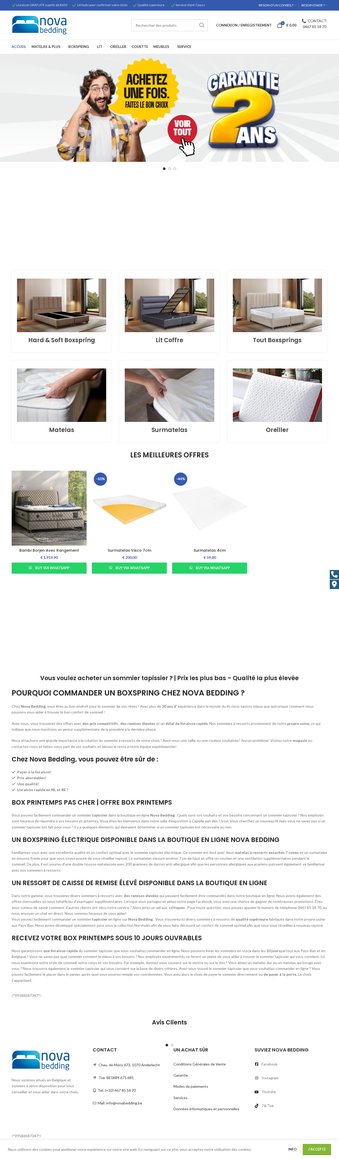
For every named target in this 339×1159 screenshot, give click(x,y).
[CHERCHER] (202, 25)
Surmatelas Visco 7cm (129, 550)
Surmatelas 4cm (210, 550)
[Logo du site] (39, 25)
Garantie (180, 1075)
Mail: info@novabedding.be (120, 1103)
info (292, 1149)
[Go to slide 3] (174, 168)
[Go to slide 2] (169, 168)
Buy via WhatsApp (52, 568)
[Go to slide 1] (164, 168)
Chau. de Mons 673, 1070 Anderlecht (129, 1065)
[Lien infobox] (61, 312)
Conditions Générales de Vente (199, 1064)
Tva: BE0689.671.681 (116, 1077)
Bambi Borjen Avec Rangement (49, 550)
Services (180, 1097)
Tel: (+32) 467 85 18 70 (117, 1090)
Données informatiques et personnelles (206, 1109)
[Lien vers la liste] (291, 1064)
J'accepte (317, 1149)
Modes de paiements (190, 1086)
